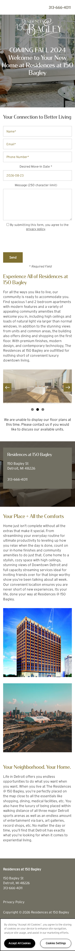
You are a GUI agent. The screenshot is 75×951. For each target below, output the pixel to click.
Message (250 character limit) (36, 185)
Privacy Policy (14, 902)
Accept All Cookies (20, 943)
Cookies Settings (56, 943)
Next (68, 387)
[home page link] (37, 27)
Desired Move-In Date (35, 166)
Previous (7, 387)
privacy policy (35, 229)
